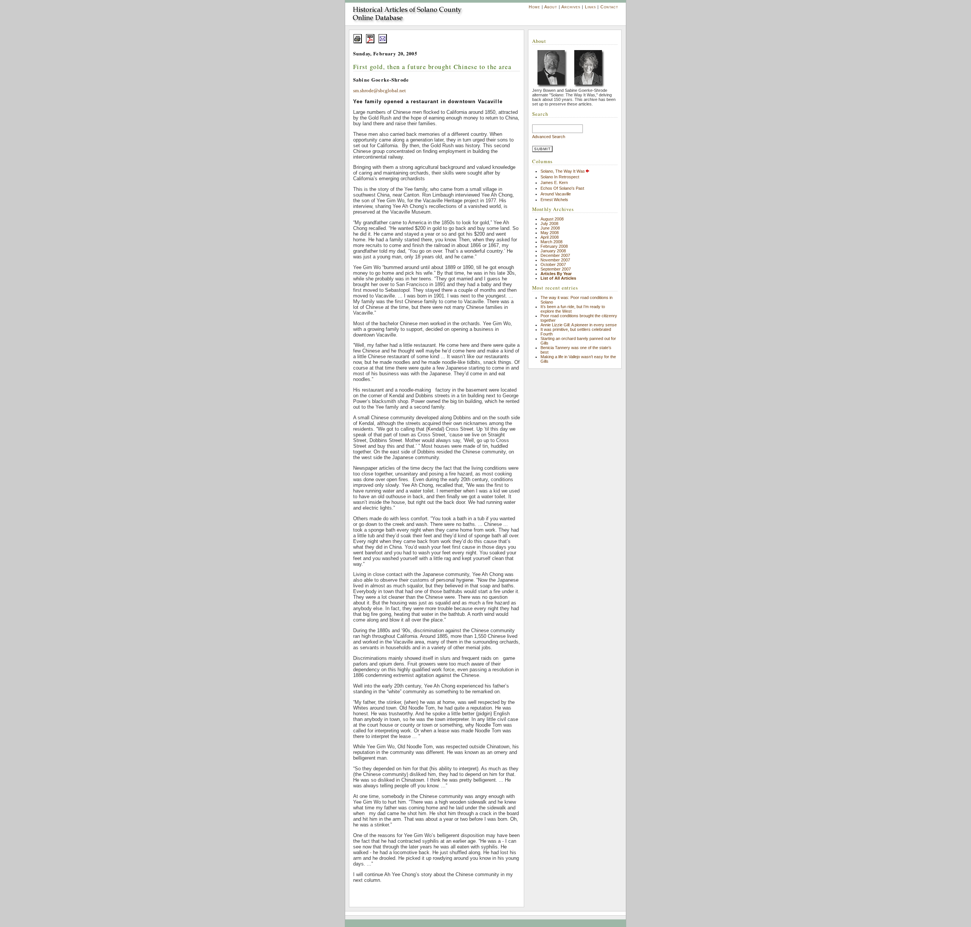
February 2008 (554, 246)
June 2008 (550, 228)
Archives (570, 7)
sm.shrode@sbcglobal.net (379, 90)
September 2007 (555, 269)
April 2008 (549, 237)
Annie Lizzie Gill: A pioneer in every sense (578, 325)
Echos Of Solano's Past (562, 188)
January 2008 (553, 251)
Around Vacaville (555, 194)
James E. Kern (554, 182)
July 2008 (549, 223)
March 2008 (551, 241)
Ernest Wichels (554, 199)
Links (590, 7)
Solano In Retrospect (559, 177)
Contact (609, 7)
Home (534, 7)
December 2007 (555, 255)
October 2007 (553, 264)
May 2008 (549, 232)
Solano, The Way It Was (562, 171)
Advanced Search (548, 136)
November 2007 (555, 260)
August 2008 (552, 219)
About (550, 7)
